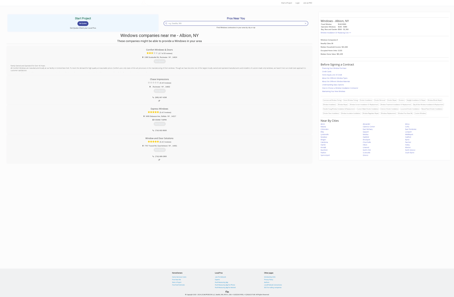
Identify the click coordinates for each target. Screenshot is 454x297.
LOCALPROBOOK (155, 3)
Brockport (366, 139)
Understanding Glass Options (333, 85)
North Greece (410, 150)
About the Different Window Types (334, 78)
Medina (365, 134)
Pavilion (323, 152)
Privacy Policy (268, 279)
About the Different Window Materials (336, 81)
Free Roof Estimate (178, 285)
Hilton (365, 145)
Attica (407, 124)
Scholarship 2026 (269, 277)
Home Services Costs (179, 277)
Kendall (323, 147)
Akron (323, 124)
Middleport (409, 134)
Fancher (408, 142)
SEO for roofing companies (273, 287)
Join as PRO (307, 3)
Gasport (366, 132)
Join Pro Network (220, 277)
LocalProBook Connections (273, 285)
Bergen (323, 139)
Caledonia (324, 142)
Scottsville (366, 152)
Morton (408, 147)
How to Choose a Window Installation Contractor (340, 88)
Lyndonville (325, 134)
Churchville (367, 142)
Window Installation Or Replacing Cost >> (336, 33)
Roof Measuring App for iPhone (225, 285)
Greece (365, 155)
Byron (407, 139)
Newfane (324, 137)
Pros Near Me (176, 279)
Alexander (366, 124)
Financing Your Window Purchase (334, 68)
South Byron (409, 152)
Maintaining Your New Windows (333, 91)
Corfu (407, 126)
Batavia (323, 126)
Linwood (366, 147)
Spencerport (325, 155)
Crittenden (325, 129)
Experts (217, 279)
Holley (407, 145)
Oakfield (366, 137)
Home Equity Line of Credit (332, 75)
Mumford (324, 150)
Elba (322, 132)
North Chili (367, 150)
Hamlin (323, 145)
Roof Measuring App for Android (225, 287)
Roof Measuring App (221, 282)
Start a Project (286, 3)
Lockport (408, 132)
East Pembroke (410, 129)
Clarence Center (369, 126)
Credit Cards (326, 71)
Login (298, 3)
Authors (266, 282)
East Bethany (368, 129)
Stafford (408, 137)
